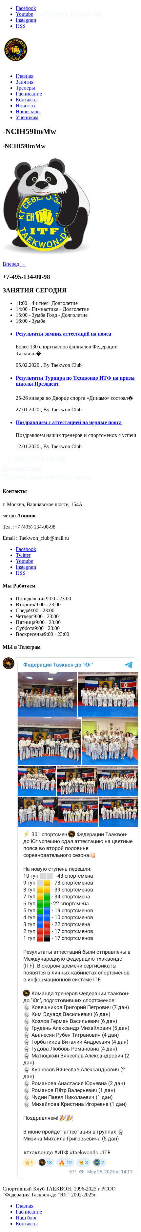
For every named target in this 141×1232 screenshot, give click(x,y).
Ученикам (27, 117)
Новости (25, 105)
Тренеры (25, 88)
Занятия (24, 82)
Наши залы (28, 111)
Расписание (29, 93)
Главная (24, 76)
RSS (20, 26)
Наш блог (26, 1217)
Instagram (26, 20)
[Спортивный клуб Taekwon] (16, 60)
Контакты (27, 99)
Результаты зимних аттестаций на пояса (63, 334)
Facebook (26, 8)
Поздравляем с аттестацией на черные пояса (69, 422)
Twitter (23, 555)
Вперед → (14, 264)
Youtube (24, 14)
